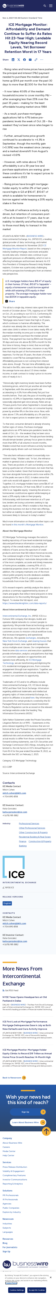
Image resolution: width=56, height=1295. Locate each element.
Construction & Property (40, 841)
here (32, 697)
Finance (22, 841)
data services (21, 650)
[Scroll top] (46, 1131)
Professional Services (29, 823)
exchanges (31, 638)
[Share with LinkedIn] (13, 60)
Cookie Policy (11, 1283)
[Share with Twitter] (19, 60)
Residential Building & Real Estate (35, 837)
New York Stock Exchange (15, 641)
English (7, 903)
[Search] (45, 6)
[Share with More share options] (42, 60)
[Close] (50, 1277)
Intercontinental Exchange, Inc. (17, 616)
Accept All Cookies (37, 1290)
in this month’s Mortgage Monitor (27, 524)
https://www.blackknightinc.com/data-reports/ (25, 603)
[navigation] (50, 5)
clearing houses (39, 641)
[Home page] (13, 6)
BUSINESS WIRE (35, 236)
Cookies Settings (17, 1290)
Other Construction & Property (33, 832)
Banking (23, 845)
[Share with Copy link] (36, 60)
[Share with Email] (30, 60)
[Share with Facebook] (24, 60)
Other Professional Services (32, 828)
